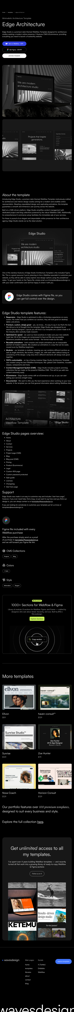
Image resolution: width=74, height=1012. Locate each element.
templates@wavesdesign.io (42, 501)
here (40, 822)
